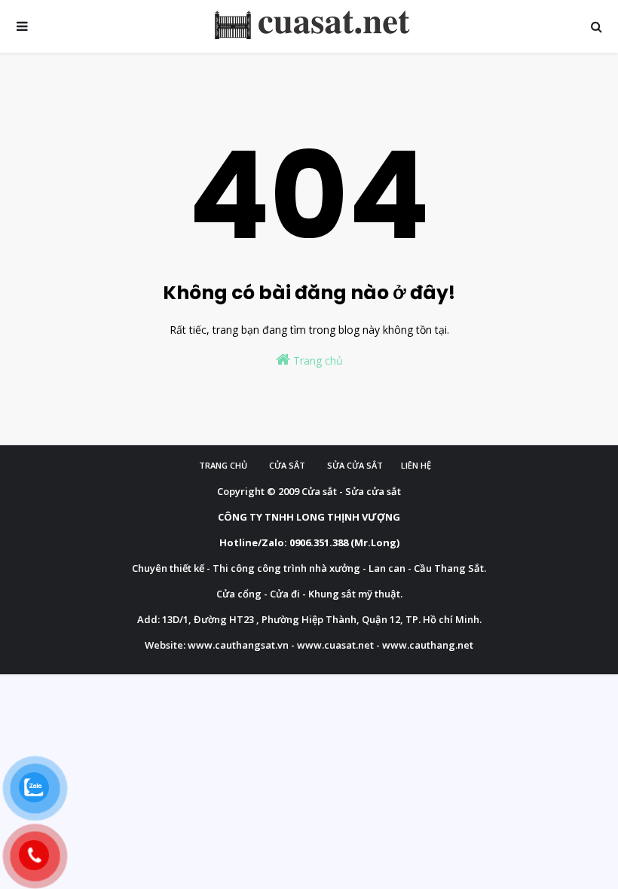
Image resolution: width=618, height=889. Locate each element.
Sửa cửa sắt (355, 465)
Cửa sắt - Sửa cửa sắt (351, 491)
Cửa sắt (287, 465)
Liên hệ (416, 465)
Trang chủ (316, 360)
